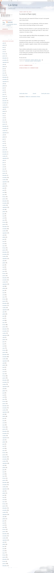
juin (3, 47)
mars (4, 73)
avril (3, 51)
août (3, 43)
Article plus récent (23, 93)
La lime (13, 5)
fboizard (10, 22)
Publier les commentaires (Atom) (33, 96)
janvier (4, 56)
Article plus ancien (45, 93)
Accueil (34, 93)
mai (3, 49)
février (4, 53)
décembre (5, 58)
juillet (4, 45)
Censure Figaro (29, 61)
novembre (5, 60)
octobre (4, 105)
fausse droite (37, 61)
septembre (5, 62)
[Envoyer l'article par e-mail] (42, 59)
